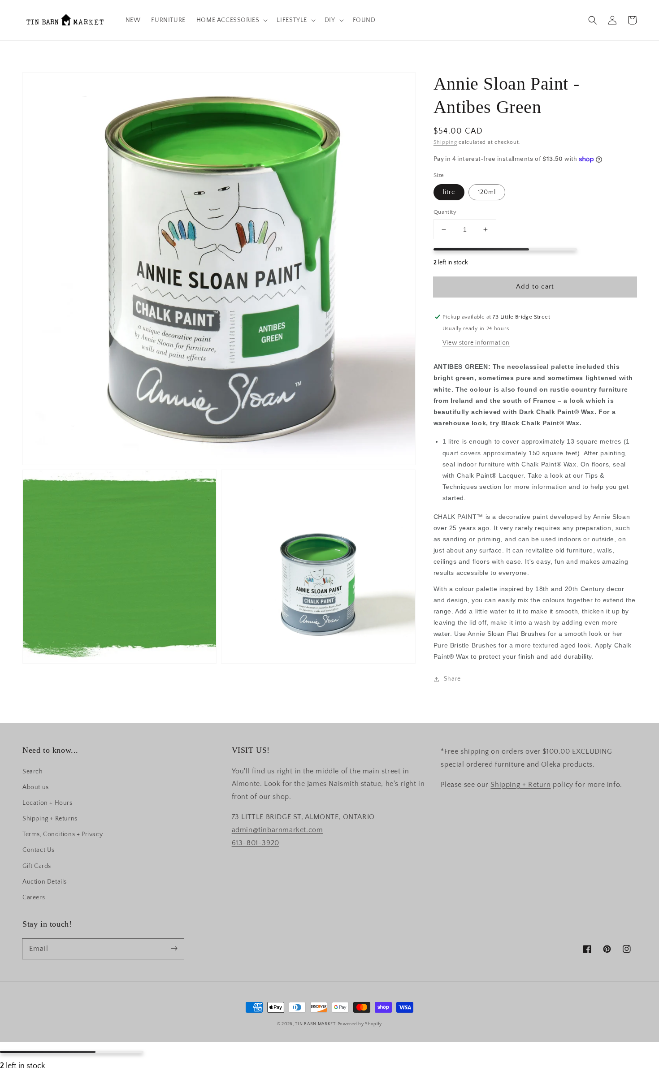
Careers (33, 897)
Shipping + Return (520, 785)
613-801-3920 (255, 843)
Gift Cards (36, 866)
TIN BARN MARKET (315, 1024)
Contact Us (38, 850)
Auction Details (44, 881)
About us (35, 787)
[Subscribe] (174, 948)
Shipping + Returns (50, 818)
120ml (487, 192)
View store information (476, 342)
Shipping (445, 142)
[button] (593, 20)
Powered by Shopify (360, 1024)
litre (449, 192)
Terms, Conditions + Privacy (62, 834)
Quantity (445, 212)
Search (32, 771)
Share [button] (452, 678)
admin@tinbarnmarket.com (277, 830)
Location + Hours (47, 803)
